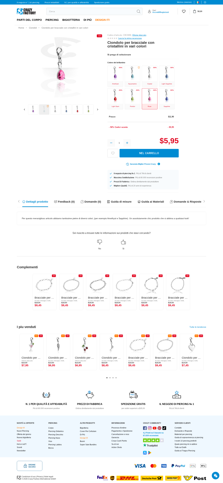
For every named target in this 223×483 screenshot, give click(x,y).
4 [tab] (116, 377)
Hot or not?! (21, 444)
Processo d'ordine (119, 428)
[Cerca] (138, 11)
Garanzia (115, 437)
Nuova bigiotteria (24, 437)
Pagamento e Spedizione (122, 431)
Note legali (48, 477)
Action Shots (117, 447)
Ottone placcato (139, 35)
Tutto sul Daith (180, 447)
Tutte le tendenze (197, 327)
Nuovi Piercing (23, 431)
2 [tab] (110, 377)
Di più (88, 19)
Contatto (178, 428)
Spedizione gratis (102, 3)
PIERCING (52, 19)
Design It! (102, 19)
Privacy (40, 477)
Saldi (19, 441)
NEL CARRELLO (149, 153)
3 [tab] (113, 377)
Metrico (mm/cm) (184, 2)
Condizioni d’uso (28, 477)
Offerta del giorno (24, 434)
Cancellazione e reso (120, 434)
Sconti (19, 447)
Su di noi (115, 444)
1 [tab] (106, 377)
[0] (184, 11)
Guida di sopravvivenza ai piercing (189, 437)
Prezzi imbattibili (52, 3)
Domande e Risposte (183, 431)
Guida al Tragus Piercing (185, 451)
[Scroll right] (19, 201)
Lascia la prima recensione (130, 38)
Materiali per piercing (183, 434)
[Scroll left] (204, 201)
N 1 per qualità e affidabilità (76, 3)
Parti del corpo (29, 19)
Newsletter (21, 451)
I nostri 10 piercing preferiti (185, 441)
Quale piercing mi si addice (186, 444)
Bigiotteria (71, 19)
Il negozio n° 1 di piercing (28, 3)
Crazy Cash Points (119, 441)
